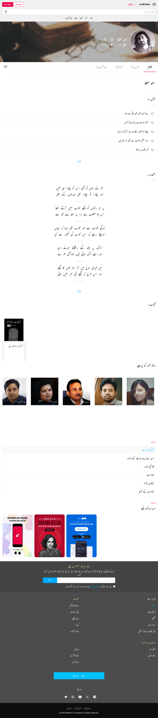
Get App (7, 4)
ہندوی (77, 649)
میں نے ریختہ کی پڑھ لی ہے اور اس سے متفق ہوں (88, 586)
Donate (19, 4)
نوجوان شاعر (148, 483)
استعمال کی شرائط (78, 708)
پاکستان (103, 45)
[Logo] (145, 4)
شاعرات (150, 475)
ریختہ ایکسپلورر (74, 631)
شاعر (91, 17)
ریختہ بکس (75, 662)
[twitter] (87, 696)
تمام (150, 67)
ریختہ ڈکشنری (74, 655)
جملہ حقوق (69, 708)
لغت (81, 17)
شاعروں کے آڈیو (146, 491)
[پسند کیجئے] (112, 39)
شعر (119, 67)
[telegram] (65, 696)
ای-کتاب (101, 67)
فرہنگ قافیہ (152, 612)
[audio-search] (5, 11)
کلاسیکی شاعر (149, 466)
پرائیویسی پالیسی (95, 586)
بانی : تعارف (74, 612)
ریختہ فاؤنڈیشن (74, 605)
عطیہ (154, 605)
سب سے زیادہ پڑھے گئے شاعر (140, 458)
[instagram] (72, 696)
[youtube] (80, 696)
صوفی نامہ (152, 649)
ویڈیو (75, 17)
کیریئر (77, 625)
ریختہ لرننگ (152, 655)
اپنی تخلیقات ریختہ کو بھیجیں (147, 631)
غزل (135, 67)
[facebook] (94, 696)
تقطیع (154, 618)
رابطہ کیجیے (75, 618)
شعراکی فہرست (148, 450)
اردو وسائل (152, 625)
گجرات (107, 45)
